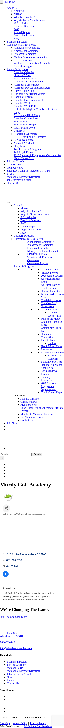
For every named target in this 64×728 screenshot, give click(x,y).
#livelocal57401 (22, 75)
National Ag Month (24, 143)
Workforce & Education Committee (33, 63)
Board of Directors (24, 26)
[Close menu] (1, 2)
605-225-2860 (7, 642)
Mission (18, 13)
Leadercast (19, 130)
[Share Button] (6, 508)
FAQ (16, 38)
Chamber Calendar (24, 72)
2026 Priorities (21, 23)
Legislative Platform (24, 35)
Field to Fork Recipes (25, 124)
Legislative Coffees (24, 139)
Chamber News (15, 164)
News (10, 677)
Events (10, 173)
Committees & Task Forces (21, 44)
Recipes (52, 343)
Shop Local (20, 146)
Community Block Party (27, 115)
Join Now (12, 423)
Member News (15, 167)
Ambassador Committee (27, 50)
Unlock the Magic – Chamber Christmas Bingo (51, 321)
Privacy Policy (38, 723)
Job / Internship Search (19, 179)
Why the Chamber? (24, 17)
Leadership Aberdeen (25, 133)
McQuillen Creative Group (38, 726)
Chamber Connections (26, 118)
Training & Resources (25, 152)
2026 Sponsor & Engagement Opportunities (37, 155)
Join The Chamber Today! (14, 616)
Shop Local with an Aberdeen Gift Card (28, 170)
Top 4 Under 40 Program (27, 149)
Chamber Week (22, 103)
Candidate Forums (23, 96)
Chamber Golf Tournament (28, 100)
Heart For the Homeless (33, 136)
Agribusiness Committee (27, 47)
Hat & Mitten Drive (24, 127)
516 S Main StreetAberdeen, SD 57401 (11, 635)
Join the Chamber (16, 161)
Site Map (5, 723)
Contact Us (13, 182)
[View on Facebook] (6, 576)
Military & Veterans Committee (30, 56)
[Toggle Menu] (8, 202)
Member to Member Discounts (23, 176)
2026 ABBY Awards (25, 78)
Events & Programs (17, 69)
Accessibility (20, 723)
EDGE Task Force (24, 60)
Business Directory (17, 41)
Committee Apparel (24, 66)
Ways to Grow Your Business (29, 20)
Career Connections (24, 90)
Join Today (10, 1)
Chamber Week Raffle (26, 106)
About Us (12, 7)
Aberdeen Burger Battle (26, 84)
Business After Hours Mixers (29, 93)
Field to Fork (21, 121)
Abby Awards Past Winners (28, 81)
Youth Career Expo (24, 158)
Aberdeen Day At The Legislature (32, 87)
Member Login (15, 667)
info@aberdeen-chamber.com (16, 648)
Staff (16, 29)
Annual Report (22, 32)
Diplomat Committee (25, 53)
